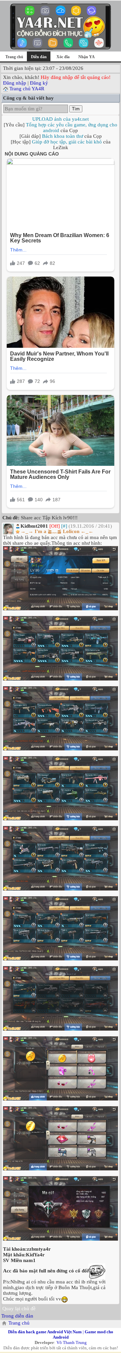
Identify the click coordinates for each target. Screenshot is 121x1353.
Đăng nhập (14, 83)
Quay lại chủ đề (19, 1308)
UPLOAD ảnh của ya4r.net (60, 119)
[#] (64, 526)
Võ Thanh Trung (71, 1342)
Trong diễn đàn (17, 1316)
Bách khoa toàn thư (62, 136)
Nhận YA (86, 57)
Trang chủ (14, 57)
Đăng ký (39, 83)
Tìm (76, 108)
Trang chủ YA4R (26, 88)
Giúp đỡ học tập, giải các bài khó (67, 141)
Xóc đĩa (63, 57)
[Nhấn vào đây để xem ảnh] (60, 578)
